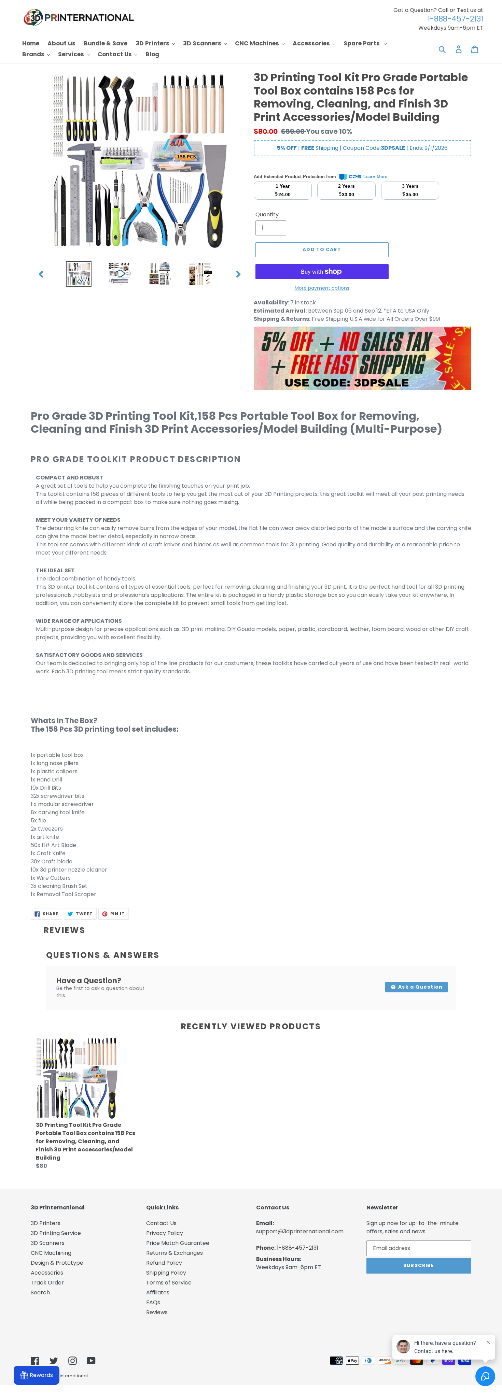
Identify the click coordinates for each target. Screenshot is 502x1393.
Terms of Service (169, 1283)
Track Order (47, 1283)
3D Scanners (48, 1243)
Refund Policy (164, 1263)
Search (40, 1292)
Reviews (157, 1312)
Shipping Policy (166, 1273)
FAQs (153, 1302)
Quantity (267, 214)
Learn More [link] (375, 176)
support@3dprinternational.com (300, 1231)
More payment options (322, 288)
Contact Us (161, 1223)
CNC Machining (51, 1253)
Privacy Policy (164, 1233)
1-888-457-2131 (297, 1248)
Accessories (47, 1273)
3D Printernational (68, 1376)
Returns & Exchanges (174, 1253)
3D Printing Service (56, 1233)
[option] (78, 273)
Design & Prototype (57, 1263)
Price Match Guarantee (177, 1243)
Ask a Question (420, 986)
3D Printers (45, 1223)
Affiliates (157, 1292)
